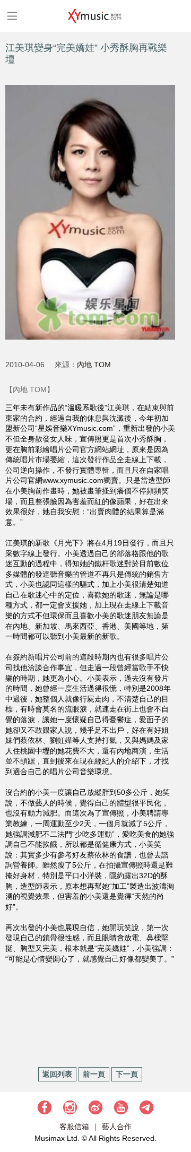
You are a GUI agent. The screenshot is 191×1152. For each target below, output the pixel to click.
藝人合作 (117, 1126)
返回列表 (57, 1074)
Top (177, 1112)
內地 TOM (94, 364)
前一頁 (94, 1074)
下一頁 (127, 1074)
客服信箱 (74, 1126)
